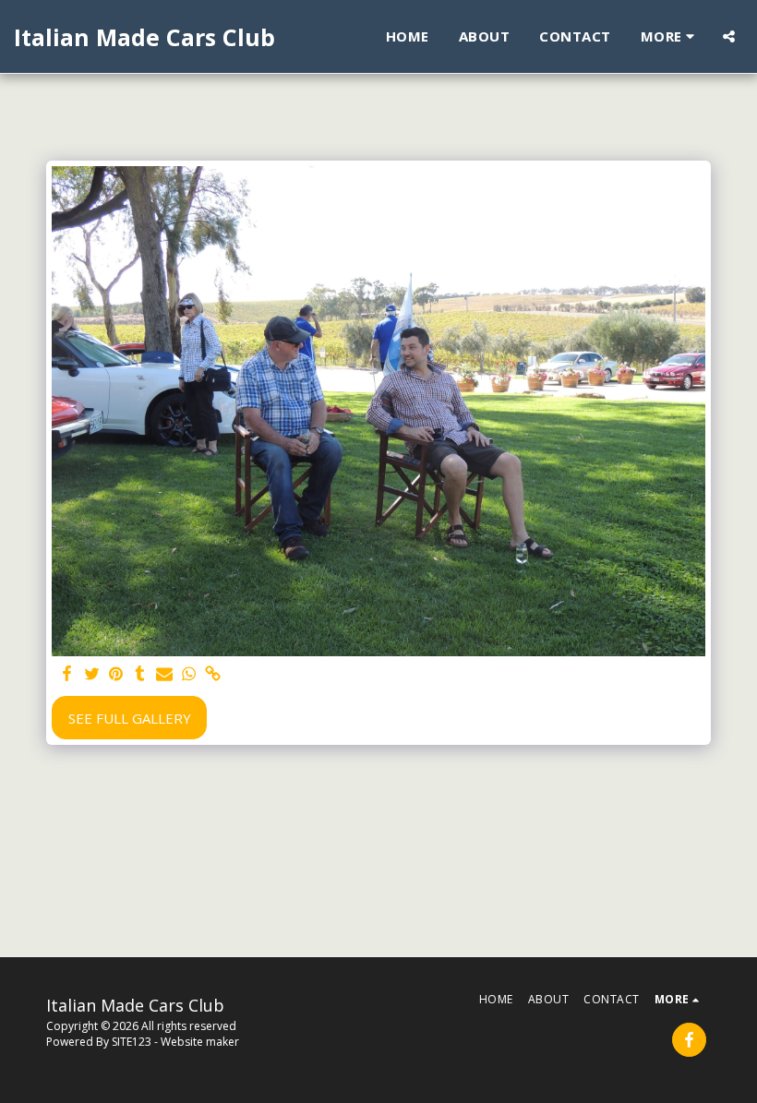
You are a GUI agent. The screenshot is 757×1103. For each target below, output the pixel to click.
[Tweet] (92, 674)
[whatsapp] (189, 674)
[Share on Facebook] (68, 674)
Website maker (200, 1041)
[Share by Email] (165, 674)
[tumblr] (140, 674)
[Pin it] (116, 674)
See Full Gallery (129, 718)
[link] (213, 674)
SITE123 (131, 1041)
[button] (728, 36)
